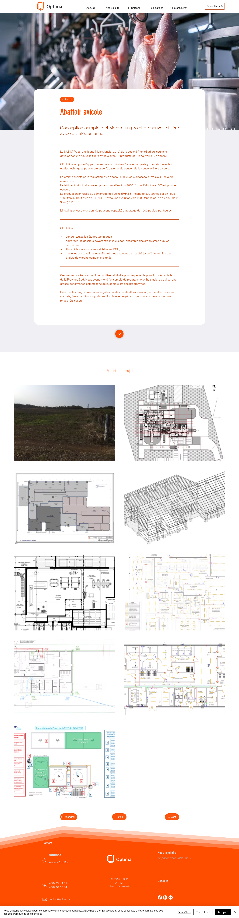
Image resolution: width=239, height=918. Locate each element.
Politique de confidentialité (27, 913)
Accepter (223, 912)
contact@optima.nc (60, 899)
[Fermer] (235, 912)
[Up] (119, 334)
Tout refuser (203, 912)
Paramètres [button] (184, 912)
